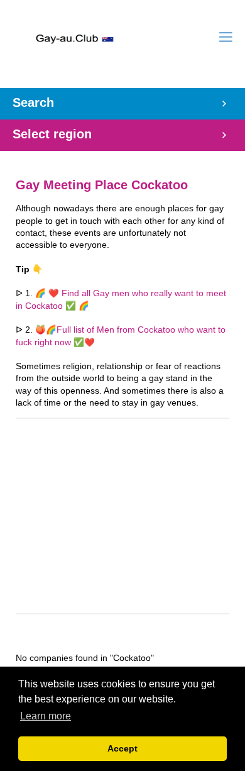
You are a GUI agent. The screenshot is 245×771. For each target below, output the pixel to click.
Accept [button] (122, 748)
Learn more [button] (45, 716)
